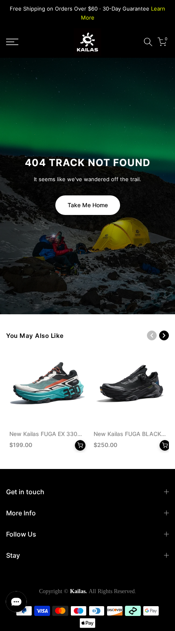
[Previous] (152, 335)
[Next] (164, 335)
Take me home (88, 205)
